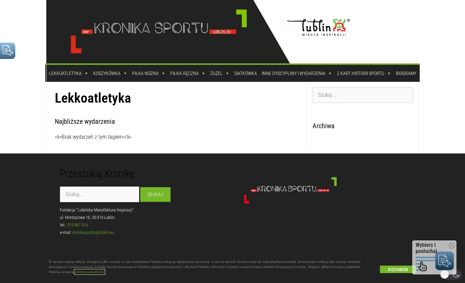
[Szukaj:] (362, 94)
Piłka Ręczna (184, 73)
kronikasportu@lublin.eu (93, 232)
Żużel (216, 73)
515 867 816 (77, 224)
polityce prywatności (89, 272)
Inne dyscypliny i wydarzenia (293, 73)
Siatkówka (245, 73)
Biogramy (406, 73)
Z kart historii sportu (360, 73)
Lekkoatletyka (65, 73)
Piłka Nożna (145, 73)
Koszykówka (107, 73)
